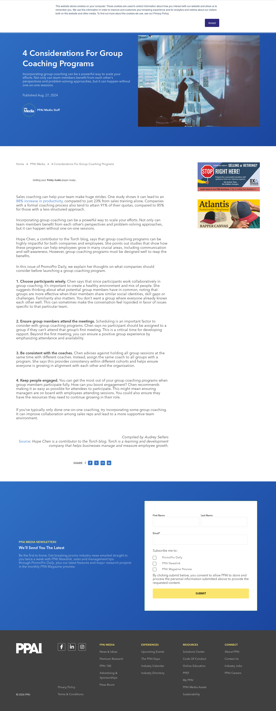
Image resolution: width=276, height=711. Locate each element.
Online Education (194, 666)
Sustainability (191, 694)
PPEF (186, 673)
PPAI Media (37, 164)
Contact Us (232, 659)
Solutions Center (193, 652)
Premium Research (111, 659)
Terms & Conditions (70, 694)
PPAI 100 (105, 666)
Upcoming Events (152, 652)
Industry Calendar (152, 666)
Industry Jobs (233, 666)
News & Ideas (108, 652)
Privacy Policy (66, 687)
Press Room (107, 685)
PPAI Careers (233, 673)
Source (24, 441)
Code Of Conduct (194, 659)
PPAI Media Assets (194, 687)
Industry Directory (152, 673)
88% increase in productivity (39, 201)
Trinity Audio (54, 180)
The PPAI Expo (150, 659)
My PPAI (188, 680)
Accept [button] (212, 22)
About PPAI (232, 652)
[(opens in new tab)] (229, 190)
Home (20, 164)
